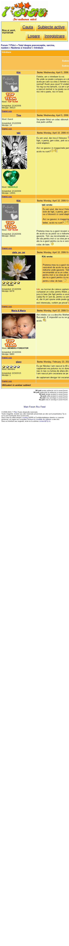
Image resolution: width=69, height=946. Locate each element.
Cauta (27, 27)
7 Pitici (14, 412)
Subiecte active (51, 27)
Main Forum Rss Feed (34, 407)
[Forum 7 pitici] (24, 20)
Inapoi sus (7, 111)
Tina (18, 115)
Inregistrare (55, 36)
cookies (25, 417)
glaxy (18, 362)
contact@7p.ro (44, 421)
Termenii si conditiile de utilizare (39, 419)
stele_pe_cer (18, 252)
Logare (34, 36)
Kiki (19, 72)
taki (18, 133)
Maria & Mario (18, 310)
